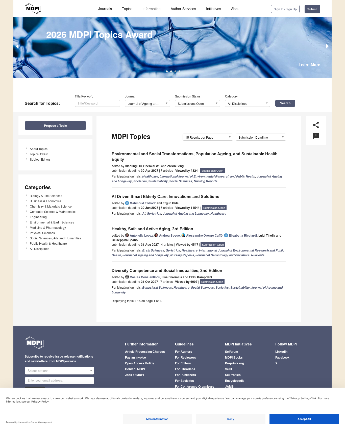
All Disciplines (39, 248)
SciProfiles (233, 374)
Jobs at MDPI (134, 374)
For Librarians (185, 369)
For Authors (183, 351)
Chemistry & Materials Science (51, 206)
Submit (312, 9)
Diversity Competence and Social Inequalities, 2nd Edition (167, 270)
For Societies (184, 380)
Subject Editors (40, 159)
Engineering (38, 217)
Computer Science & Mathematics (53, 211)
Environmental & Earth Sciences (52, 222)
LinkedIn (281, 351)
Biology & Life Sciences (46, 195)
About (235, 8)
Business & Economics (45, 201)
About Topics (38, 148)
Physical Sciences (42, 233)
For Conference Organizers (194, 386)
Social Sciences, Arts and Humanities (55, 238)
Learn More (309, 64)
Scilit (228, 369)
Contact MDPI (135, 369)
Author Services (183, 8)
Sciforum (231, 351)
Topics (127, 8)
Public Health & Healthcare (48, 243)
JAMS (229, 386)
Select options (38, 370)
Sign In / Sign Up (285, 9)
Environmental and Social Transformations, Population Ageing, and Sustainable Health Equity (195, 157)
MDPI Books (234, 357)
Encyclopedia (234, 380)
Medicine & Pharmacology (48, 227)
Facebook (282, 357)
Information (151, 8)
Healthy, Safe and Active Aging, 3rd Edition (152, 229)
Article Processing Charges (145, 351)
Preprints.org (234, 363)
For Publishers (185, 374)
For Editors (183, 363)
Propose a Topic (55, 125)
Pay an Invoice (135, 357)
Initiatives (213, 8)
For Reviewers (185, 357)
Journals (105, 8)
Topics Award (39, 154)
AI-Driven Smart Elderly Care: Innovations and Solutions (165, 196)
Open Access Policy (139, 363)
